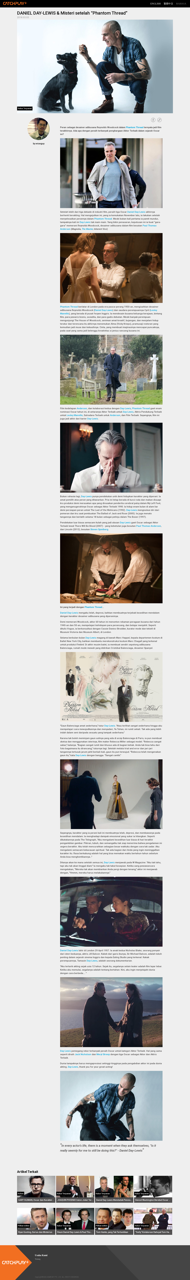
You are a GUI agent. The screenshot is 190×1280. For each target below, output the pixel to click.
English (155, 3)
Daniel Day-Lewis (136, 212)
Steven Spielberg (99, 529)
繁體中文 (168, 3)
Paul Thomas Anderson (148, 526)
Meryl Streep (103, 1054)
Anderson (82, 408)
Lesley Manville (75, 415)
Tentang (37, 1259)
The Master (87, 229)
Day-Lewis (85, 222)
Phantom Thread (134, 127)
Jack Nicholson (83, 1054)
